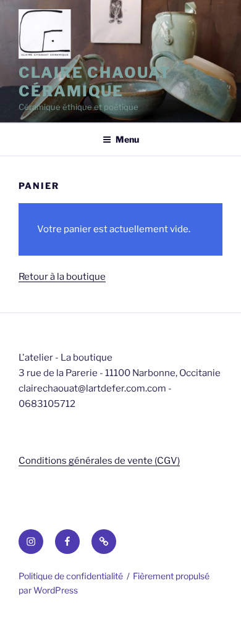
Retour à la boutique (62, 276)
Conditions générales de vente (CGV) (99, 460)
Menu (127, 139)
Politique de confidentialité (71, 576)
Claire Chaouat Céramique (95, 82)
